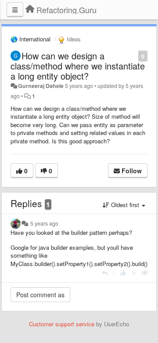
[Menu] (15, 9)
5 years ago (44, 223)
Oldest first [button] (125, 205)
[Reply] (105, 273)
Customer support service (61, 324)
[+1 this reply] (123, 273)
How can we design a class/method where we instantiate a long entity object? (78, 65)
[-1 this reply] (144, 273)
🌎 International (30, 39)
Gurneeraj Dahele (41, 86)
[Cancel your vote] (134, 273)
